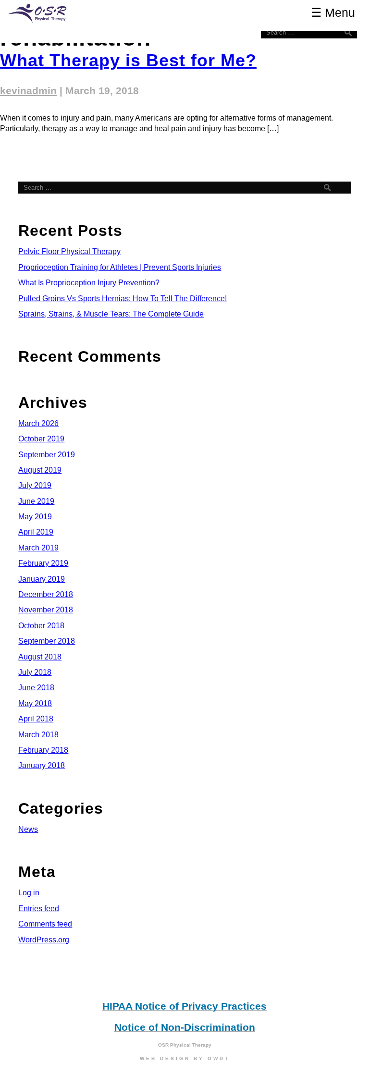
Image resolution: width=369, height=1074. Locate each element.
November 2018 (45, 610)
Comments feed (45, 924)
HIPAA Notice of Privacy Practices (184, 1006)
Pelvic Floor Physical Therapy (69, 251)
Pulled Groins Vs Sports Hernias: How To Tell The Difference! (122, 298)
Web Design (165, 1058)
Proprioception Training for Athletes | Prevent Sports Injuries (119, 267)
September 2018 (46, 641)
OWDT (219, 1058)
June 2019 (36, 501)
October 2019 (41, 439)
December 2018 (45, 594)
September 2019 (46, 455)
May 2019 (35, 517)
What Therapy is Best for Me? (128, 60)
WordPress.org (43, 940)
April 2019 (35, 532)
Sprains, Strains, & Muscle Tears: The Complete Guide (111, 314)
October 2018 (41, 626)
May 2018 (35, 703)
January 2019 (41, 579)
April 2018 (35, 719)
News (28, 829)
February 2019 (43, 563)
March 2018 (38, 735)
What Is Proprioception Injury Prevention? (89, 283)
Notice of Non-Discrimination (184, 1027)
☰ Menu (333, 12)
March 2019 (38, 548)
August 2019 (40, 470)
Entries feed (38, 908)
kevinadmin (28, 91)
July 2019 (34, 485)
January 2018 (41, 765)
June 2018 (36, 687)
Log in (28, 893)
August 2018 (40, 657)
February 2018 (43, 750)
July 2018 (34, 672)
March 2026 (38, 423)
